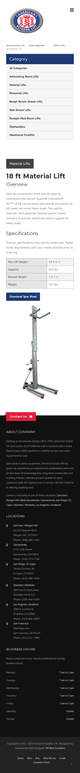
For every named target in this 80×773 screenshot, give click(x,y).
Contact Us (18, 416)
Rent (29, 758)
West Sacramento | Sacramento (37, 500)
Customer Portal (41, 762)
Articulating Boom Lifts (24, 76)
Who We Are (49, 758)
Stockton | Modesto (24, 505)
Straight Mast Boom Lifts (25, 118)
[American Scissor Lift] (26, 20)
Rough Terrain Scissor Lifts (25, 101)
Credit (62, 758)
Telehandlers (17, 127)
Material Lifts (17, 85)
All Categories (18, 68)
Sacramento (20, 544)
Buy (38, 758)
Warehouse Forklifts (21, 135)
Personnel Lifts (18, 93)
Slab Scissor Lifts (20, 110)
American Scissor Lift (15, 45)
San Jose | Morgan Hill (25, 525)
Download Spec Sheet (23, 296)
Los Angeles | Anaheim (48, 505)
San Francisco (21, 623)
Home (20, 758)
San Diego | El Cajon (24, 564)
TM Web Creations (55, 748)
